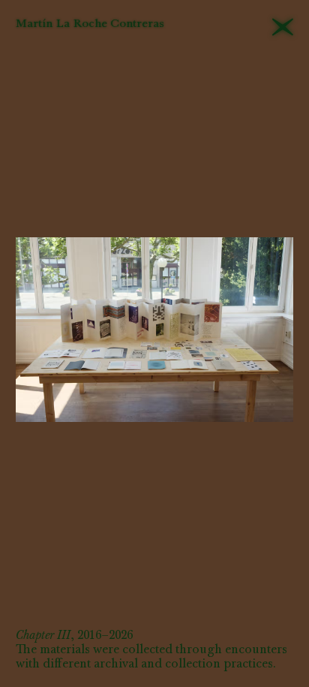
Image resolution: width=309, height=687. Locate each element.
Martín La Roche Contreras (90, 24)
